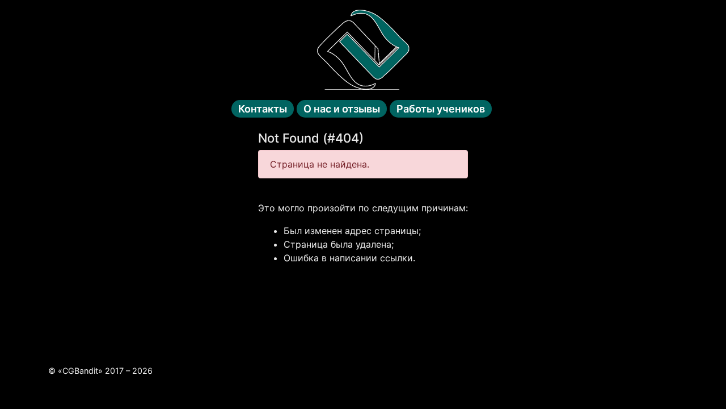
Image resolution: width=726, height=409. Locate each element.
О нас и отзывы (341, 109)
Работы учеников (440, 109)
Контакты (262, 109)
